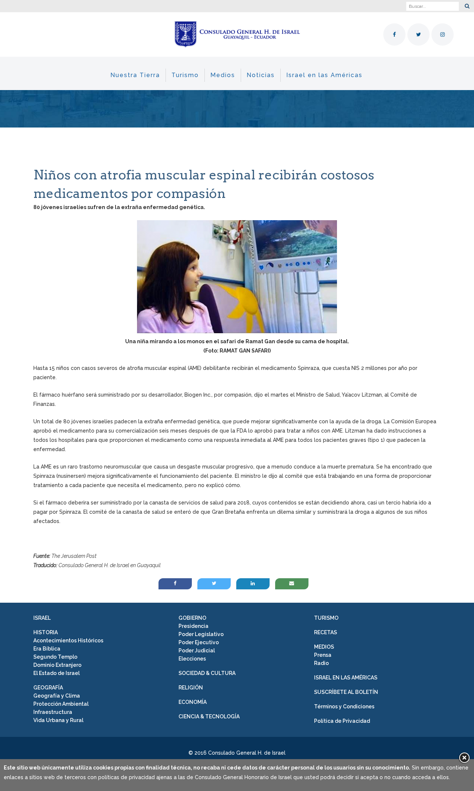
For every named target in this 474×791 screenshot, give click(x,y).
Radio (321, 663)
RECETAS (325, 632)
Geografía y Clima (56, 696)
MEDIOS (324, 647)
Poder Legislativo (201, 634)
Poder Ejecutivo (198, 642)
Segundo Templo (55, 657)
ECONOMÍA (192, 702)
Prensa (322, 655)
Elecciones (192, 659)
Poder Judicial (196, 650)
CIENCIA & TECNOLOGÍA (209, 716)
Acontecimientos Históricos (68, 640)
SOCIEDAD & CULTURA (207, 673)
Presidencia (193, 626)
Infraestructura (52, 712)
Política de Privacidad (342, 721)
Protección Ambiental (61, 704)
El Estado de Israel (56, 673)
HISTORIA (45, 632)
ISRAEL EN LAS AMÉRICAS (345, 678)
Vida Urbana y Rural (58, 720)
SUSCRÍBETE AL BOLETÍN (346, 692)
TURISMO (326, 618)
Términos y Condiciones (344, 706)
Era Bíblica (46, 649)
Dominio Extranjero (57, 665)
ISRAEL (42, 618)
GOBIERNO (192, 618)
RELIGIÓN (190, 688)
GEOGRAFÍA (48, 688)
